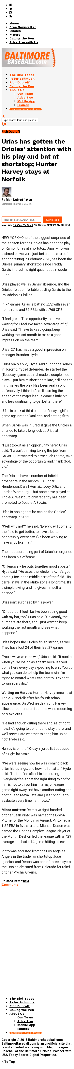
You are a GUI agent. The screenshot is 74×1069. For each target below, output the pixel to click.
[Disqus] (37, 936)
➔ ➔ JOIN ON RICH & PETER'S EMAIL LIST (36, 225)
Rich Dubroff (15, 200)
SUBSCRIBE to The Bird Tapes (25, 109)
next (26, 881)
